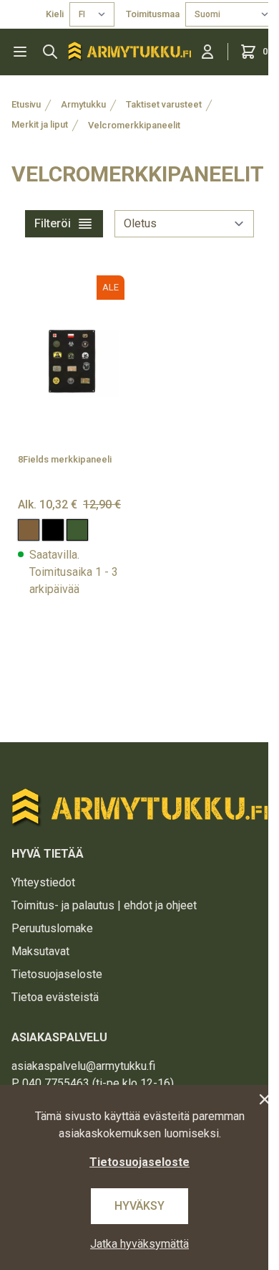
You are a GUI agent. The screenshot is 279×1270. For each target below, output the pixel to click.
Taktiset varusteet (164, 104)
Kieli (55, 14)
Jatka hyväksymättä (139, 1244)
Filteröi (52, 223)
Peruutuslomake (52, 928)
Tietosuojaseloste (56, 974)
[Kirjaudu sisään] (207, 51)
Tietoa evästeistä (55, 997)
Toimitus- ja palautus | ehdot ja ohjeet (104, 905)
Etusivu (26, 104)
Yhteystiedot (43, 882)
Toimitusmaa (153, 14)
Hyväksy (139, 1206)
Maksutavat (40, 951)
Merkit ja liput (39, 124)
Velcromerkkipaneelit (134, 125)
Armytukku (83, 104)
